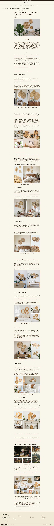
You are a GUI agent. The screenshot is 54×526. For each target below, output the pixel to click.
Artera (4, 514)
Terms (51, 524)
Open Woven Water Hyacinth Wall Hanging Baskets (23, 334)
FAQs (42, 516)
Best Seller (17, 5)
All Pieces (19, 515)
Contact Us (43, 515)
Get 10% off (3, 524)
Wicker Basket (32, 5)
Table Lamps (27, 5)
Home (3, 8)
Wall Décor (36, 5)
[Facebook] (3, 521)
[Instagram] (5, 521)
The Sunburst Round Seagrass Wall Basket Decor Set (22, 80)
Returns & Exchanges (44, 517)
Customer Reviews (32, 517)
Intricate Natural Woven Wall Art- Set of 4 (20, 119)
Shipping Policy (43, 518)
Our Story (31, 515)
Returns (46, 524)
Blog (5, 8)
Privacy (49, 524)
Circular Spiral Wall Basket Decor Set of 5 (21, 263)
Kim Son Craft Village (24, 444)
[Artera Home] (27, 2)
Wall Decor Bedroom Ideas (25, 164)
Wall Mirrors (22, 5)
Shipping (44, 524)
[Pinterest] (7, 521)
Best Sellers (19, 516)
